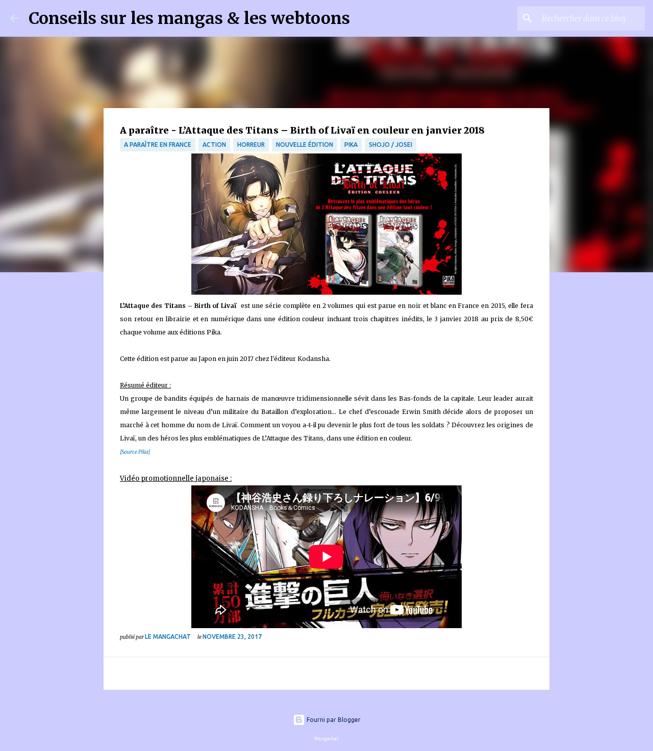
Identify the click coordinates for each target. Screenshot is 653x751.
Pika (351, 144)
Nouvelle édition (304, 144)
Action (214, 144)
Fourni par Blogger (333, 719)
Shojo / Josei (390, 144)
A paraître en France (157, 144)
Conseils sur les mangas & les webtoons (189, 18)
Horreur (251, 144)
